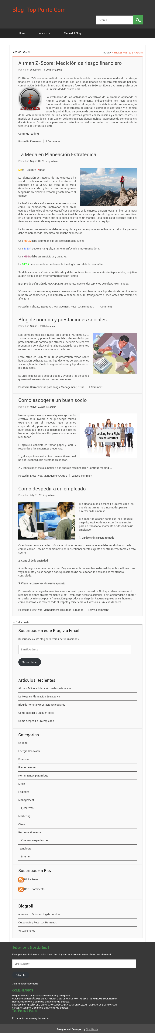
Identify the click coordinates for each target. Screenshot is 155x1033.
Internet (25, 856)
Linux (21, 783)
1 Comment (105, 306)
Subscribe (21, 975)
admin (58, 69)
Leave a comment (81, 475)
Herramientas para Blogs (45, 387)
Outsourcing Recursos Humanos (37, 922)
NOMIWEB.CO (80, 334)
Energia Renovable (29, 751)
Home (22, 33)
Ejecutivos (46, 306)
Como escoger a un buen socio (52, 400)
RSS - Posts (31, 879)
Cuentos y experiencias (34, 840)
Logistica (23, 792)
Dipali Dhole (92, 1029)
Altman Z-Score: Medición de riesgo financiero (70, 63)
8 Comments (53, 141)
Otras (81, 387)
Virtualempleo (26, 930)
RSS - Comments (34, 889)
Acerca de (45, 33)
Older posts (20, 622)
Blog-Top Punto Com (39, 9)
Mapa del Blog (72, 33)
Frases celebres (27, 767)
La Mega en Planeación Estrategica (57, 154)
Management (62, 306)
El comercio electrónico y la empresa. (31, 1018)
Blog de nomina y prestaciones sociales (62, 319)
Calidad (34, 306)
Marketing (24, 816)
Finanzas (35, 141)
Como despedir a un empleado (52, 488)
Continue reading (30, 133)
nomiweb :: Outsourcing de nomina (39, 914)
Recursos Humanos (82, 306)
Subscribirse (29, 662)
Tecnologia (24, 848)
